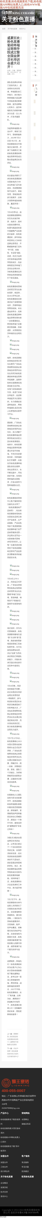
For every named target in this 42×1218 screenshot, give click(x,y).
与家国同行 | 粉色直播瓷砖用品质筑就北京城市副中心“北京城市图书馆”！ (36, 45)
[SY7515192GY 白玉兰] (34, 113)
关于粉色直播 (12, 29)
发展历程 (4, 1187)
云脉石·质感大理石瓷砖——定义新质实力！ (36, 41)
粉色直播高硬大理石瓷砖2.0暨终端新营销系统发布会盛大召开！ (36, 68)
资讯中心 (22, 29)
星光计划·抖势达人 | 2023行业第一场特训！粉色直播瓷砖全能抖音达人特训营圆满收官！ (36, 64)
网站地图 (3, 1217)
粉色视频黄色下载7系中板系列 (10, 1148)
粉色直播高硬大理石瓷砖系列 (10, 1130)
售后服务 (25, 1162)
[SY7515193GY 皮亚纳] (34, 101)
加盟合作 (4, 1162)
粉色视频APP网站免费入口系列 (10, 1139)
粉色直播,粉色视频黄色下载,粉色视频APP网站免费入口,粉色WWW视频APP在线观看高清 (21, 4)
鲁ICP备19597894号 (29, 1212)
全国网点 (25, 1119)
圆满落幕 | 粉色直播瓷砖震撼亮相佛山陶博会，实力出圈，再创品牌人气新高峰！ (36, 60)
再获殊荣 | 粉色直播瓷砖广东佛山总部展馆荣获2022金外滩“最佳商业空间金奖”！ (36, 71)
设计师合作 (5, 1171)
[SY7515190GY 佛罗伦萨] (34, 124)
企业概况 (4, 1183)
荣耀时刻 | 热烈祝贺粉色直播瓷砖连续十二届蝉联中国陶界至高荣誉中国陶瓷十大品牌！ (36, 52)
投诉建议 (25, 1171)
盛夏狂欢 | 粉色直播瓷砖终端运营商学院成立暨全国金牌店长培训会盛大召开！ (36, 56)
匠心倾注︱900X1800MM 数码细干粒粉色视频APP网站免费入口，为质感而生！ (36, 49)
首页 (3, 29)
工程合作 (4, 1167)
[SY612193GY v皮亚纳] (34, 138)
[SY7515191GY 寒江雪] (34, 90)
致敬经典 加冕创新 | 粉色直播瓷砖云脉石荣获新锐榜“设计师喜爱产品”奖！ (36, 75)
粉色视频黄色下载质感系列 (10, 1121)
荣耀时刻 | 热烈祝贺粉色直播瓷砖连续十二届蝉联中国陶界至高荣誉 (12, 1039)
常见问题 (25, 1167)
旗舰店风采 (26, 1124)
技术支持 (4, 1192)
